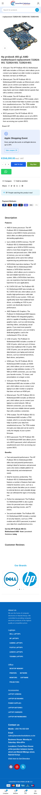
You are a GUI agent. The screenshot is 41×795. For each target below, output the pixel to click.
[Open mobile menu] (3, 3)
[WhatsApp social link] (19, 185)
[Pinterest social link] (14, 185)
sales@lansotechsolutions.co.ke (21, 736)
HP (8, 126)
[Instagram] (17, 767)
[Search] (37, 10)
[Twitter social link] (11, 185)
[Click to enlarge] (5, 48)
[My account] (38, 3)
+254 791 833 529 (22, 729)
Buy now (33, 164)
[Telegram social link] (22, 185)
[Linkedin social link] (17, 185)
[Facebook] (11, 767)
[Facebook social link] (9, 185)
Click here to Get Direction (19, 759)
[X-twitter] (23, 767)
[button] (6, 171)
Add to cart (18, 164)
